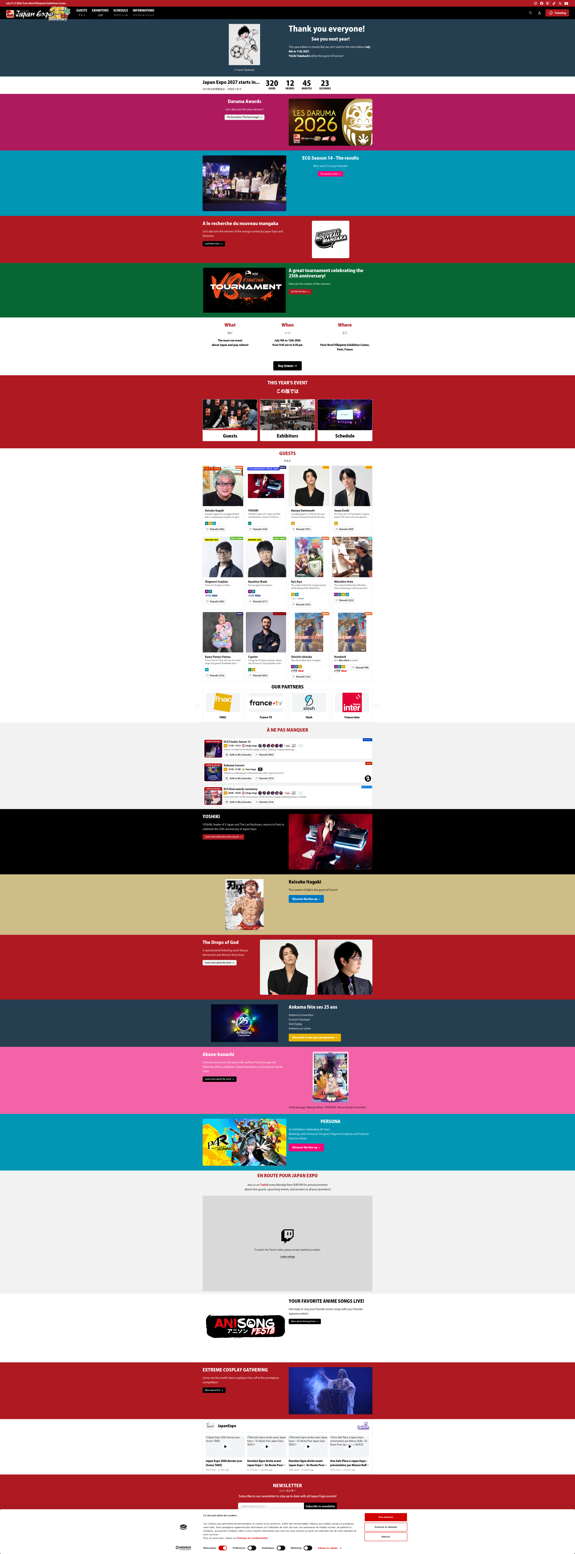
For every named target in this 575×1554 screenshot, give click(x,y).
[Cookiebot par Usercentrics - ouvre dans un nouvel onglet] (183, 1548)
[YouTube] (566, 3)
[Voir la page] (287, 748)
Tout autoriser (385, 1517)
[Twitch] (548, 3)
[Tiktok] (554, 3)
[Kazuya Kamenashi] (309, 500)
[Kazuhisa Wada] (266, 573)
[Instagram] (535, 3)
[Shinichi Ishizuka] (309, 647)
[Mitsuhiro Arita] (352, 573)
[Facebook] (541, 3)
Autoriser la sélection (385, 1527)
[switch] (252, 1548)
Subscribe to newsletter (320, 1506)
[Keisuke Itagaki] (223, 500)
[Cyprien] (266, 647)
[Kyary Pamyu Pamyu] (223, 647)
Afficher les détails (328, 1548)
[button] (81, 13)
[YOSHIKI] (266, 500)
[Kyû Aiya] (309, 573)
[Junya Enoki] (352, 500)
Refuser (386, 1536)
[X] (560, 3)
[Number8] (352, 647)
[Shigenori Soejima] (223, 573)
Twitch (264, 1184)
